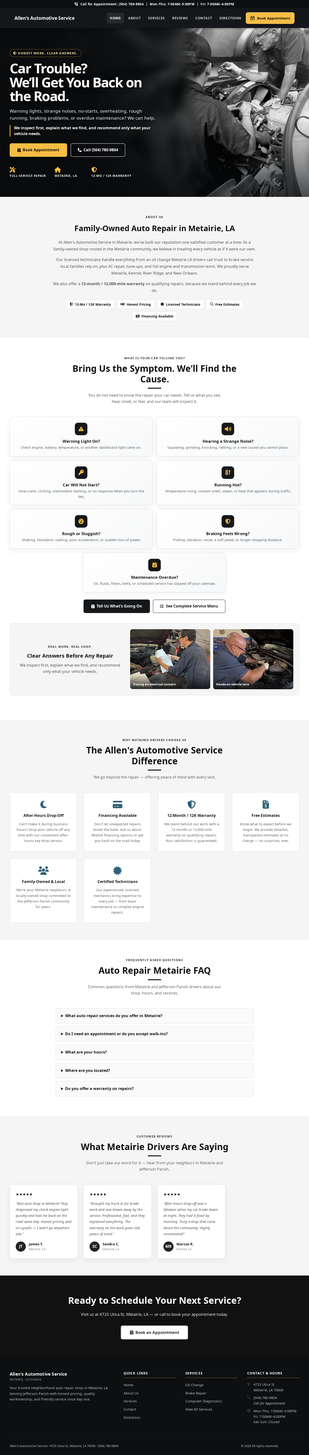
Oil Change (194, 1385)
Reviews (180, 18)
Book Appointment (41, 149)
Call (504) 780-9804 (101, 149)
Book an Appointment (157, 1332)
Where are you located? (87, 1070)
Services (156, 18)
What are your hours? (86, 1052)
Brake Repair (195, 1393)
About (134, 18)
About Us (131, 1393)
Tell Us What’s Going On (119, 606)
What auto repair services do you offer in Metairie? (113, 1015)
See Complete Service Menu (192, 606)
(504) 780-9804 (265, 1397)
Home (115, 18)
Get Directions (289, 1446)
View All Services (198, 1409)
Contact (203, 18)
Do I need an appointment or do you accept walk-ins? (116, 1033)
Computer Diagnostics (203, 1401)
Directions (230, 18)
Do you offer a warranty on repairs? (99, 1088)
